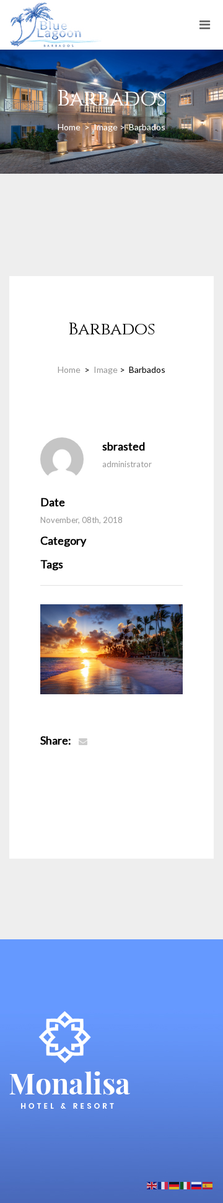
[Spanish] (208, 1184)
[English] (152, 1184)
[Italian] (185, 1184)
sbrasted (123, 446)
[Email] (83, 741)
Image (106, 126)
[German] (174, 1184)
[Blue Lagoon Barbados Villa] (55, 16)
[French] (163, 1184)
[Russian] (197, 1184)
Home (70, 126)
